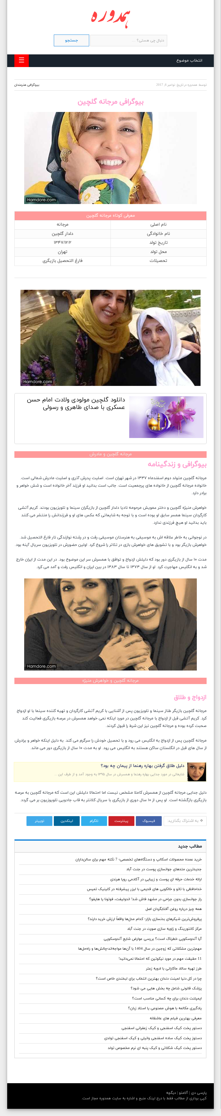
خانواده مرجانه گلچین (188, 485)
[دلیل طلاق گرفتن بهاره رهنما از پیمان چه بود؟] (196, 780)
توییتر (39, 821)
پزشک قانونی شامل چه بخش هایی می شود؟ (166, 988)
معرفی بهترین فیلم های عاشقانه (176, 1018)
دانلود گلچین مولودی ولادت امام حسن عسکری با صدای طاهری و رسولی (76, 403)
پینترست (121, 821)
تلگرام (94, 821)
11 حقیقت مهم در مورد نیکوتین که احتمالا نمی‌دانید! (160, 958)
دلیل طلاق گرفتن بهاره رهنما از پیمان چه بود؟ (142, 766)
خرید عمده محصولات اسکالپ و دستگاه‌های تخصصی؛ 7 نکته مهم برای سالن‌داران (138, 859)
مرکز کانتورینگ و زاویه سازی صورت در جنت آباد (164, 929)
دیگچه (171, 1093)
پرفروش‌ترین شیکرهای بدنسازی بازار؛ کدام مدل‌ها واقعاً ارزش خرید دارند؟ (145, 919)
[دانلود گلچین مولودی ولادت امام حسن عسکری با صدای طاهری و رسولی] (166, 418)
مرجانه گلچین (98, 216)
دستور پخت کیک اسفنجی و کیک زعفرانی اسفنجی (161, 1028)
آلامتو (183, 1093)
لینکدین (67, 821)
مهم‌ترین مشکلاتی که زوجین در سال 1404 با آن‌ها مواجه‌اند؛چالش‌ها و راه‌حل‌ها (140, 948)
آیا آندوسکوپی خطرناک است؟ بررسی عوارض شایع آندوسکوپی (153, 939)
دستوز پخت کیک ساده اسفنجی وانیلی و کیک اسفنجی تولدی (153, 1038)
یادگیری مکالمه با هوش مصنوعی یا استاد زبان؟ (165, 1008)
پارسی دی (198, 1093)
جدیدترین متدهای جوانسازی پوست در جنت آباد (164, 869)
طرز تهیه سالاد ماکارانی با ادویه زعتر (174, 968)
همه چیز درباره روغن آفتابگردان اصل (174, 909)
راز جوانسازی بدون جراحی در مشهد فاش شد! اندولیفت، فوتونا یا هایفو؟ (145, 899)
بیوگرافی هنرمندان (26, 85)
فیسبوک (148, 821)
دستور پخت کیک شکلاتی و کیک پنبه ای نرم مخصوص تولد (155, 1048)
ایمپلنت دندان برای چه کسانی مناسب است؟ (167, 998)
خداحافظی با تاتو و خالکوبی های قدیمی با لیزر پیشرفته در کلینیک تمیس (144, 889)
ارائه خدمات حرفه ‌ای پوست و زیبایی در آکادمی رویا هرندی (156, 879)
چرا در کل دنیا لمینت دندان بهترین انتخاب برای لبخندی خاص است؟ (149, 978)
